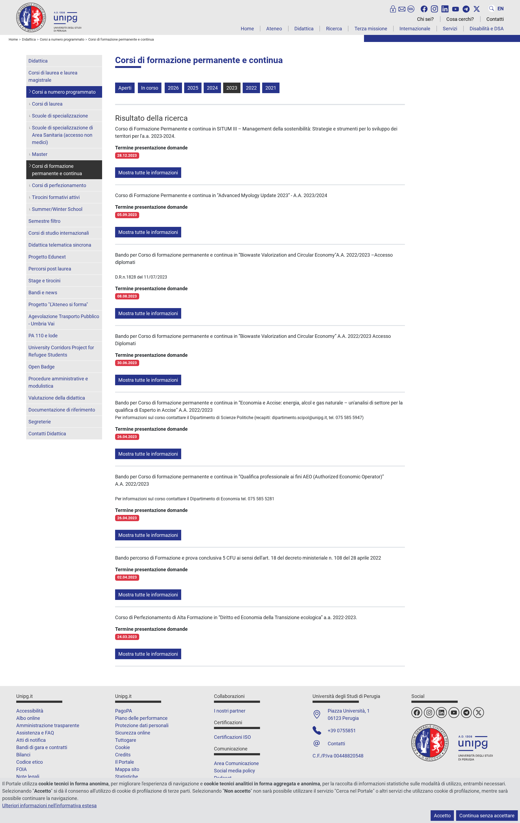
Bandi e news (42, 292)
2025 (192, 88)
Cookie (122, 747)
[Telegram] (466, 8)
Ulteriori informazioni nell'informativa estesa (49, 805)
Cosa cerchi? (460, 19)
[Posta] (401, 8)
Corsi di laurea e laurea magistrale (52, 76)
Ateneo (274, 28)
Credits (123, 754)
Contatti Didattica (47, 433)
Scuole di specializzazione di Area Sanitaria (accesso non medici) (62, 135)
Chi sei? (425, 19)
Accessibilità (29, 711)
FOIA (21, 769)
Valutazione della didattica (56, 398)
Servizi (450, 28)
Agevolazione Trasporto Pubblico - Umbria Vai (63, 319)
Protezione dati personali (141, 725)
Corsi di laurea (47, 104)
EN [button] (501, 8)
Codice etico (29, 762)
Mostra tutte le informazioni (148, 172)
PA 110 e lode (43, 335)
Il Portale (124, 762)
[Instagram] (434, 8)
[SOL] (410, 8)
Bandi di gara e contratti (41, 747)
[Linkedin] (444, 8)
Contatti (495, 19)
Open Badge (41, 367)
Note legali (27, 776)
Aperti (124, 88)
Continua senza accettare (487, 815)
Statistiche (126, 776)
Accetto (442, 815)
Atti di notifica (31, 740)
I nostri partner (229, 711)
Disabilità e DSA (487, 28)
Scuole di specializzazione (60, 116)
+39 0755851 (342, 730)
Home (247, 28)
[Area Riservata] (392, 8)
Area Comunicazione (236, 763)
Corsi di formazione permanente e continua (57, 169)
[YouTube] (455, 8)
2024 (212, 88)
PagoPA (123, 711)
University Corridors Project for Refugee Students (61, 351)
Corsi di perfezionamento (59, 185)
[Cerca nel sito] (491, 8)
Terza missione (371, 28)
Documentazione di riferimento (61, 410)
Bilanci (23, 754)
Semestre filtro (44, 221)
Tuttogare (125, 740)
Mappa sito (127, 769)
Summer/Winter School (57, 209)
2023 (231, 88)
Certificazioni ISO (232, 737)
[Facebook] (424, 8)
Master (39, 154)
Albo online (28, 718)
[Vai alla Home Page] (48, 17)
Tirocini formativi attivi (56, 197)
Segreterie (39, 421)
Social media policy (234, 770)
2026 (173, 88)
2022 (251, 88)
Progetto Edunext (47, 257)
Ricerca (334, 28)
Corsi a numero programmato (64, 92)
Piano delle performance (141, 718)
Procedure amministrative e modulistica (58, 382)
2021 (270, 88)
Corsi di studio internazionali (58, 233)
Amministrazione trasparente (47, 725)
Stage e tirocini (44, 280)
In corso (149, 88)
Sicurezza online (132, 733)
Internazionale (414, 28)
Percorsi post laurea (49, 269)
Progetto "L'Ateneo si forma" (58, 304)
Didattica (304, 28)
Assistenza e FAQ (35, 733)
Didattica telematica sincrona (59, 245)
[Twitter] (476, 8)
